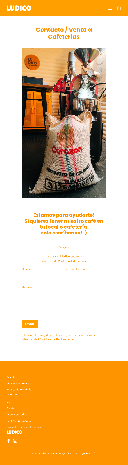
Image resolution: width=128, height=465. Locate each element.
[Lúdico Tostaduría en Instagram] (15, 440)
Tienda (10, 408)
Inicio (10, 402)
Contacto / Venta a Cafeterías (24, 427)
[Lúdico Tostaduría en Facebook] (9, 440)
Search (11, 377)
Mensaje (27, 287)
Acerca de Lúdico (17, 414)
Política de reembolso (20, 389)
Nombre (27, 269)
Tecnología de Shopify (85, 453)
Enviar (29, 324)
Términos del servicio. (68, 339)
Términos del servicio (19, 383)
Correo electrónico (77, 269)
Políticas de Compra (19, 421)
